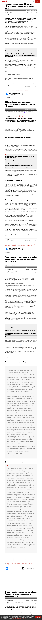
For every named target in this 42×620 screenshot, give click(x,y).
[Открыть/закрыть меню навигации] (32, 1)
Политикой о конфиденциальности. (19, 618)
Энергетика (26, 90)
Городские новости (29, 245)
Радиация (17, 90)
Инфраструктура (14, 244)
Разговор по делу (13, 561)
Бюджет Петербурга (32, 244)
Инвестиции (15, 562)
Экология (21, 90)
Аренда (8, 561)
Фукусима (13, 90)
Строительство (20, 244)
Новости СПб (14, 245)
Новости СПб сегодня (21, 245)
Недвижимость (21, 562)
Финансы (26, 244)
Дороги (8, 244)
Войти (37, 1)
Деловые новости (7, 245)
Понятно (38, 617)
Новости (8, 90)
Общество (18, 561)
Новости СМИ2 (8, 97)
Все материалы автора (18, 15)
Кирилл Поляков (30, 610)
